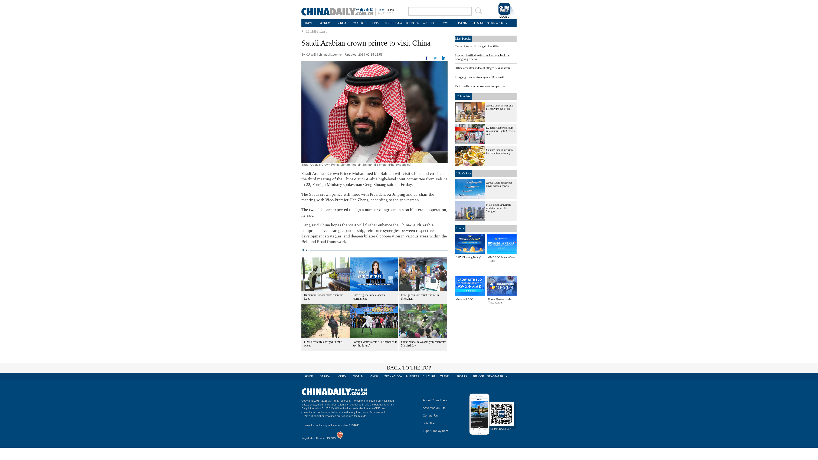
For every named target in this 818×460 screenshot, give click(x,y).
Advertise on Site (434, 408)
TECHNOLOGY (393, 23)
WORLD (358, 23)
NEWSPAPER (494, 23)
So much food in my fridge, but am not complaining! (500, 151)
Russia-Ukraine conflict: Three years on (500, 301)
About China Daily (435, 400)
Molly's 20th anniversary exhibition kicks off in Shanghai (498, 208)
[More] (427, 60)
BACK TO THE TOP (409, 368)
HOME (309, 23)
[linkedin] (435, 59)
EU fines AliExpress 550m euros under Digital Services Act (500, 131)
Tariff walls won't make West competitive (480, 86)
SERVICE (478, 23)
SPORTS (462, 23)
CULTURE (429, 23)
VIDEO (342, 23)
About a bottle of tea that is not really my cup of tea (499, 107)
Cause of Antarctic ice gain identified (477, 46)
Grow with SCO (464, 299)
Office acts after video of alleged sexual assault (483, 68)
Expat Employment (435, 431)
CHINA (374, 23)
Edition (385, 10)
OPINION (325, 23)
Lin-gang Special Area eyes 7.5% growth (479, 77)
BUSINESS (412, 23)
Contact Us (430, 415)
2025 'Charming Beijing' (468, 257)
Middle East (316, 31)
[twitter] (443, 59)
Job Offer (429, 423)
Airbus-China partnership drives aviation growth (499, 184)
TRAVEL (445, 23)
